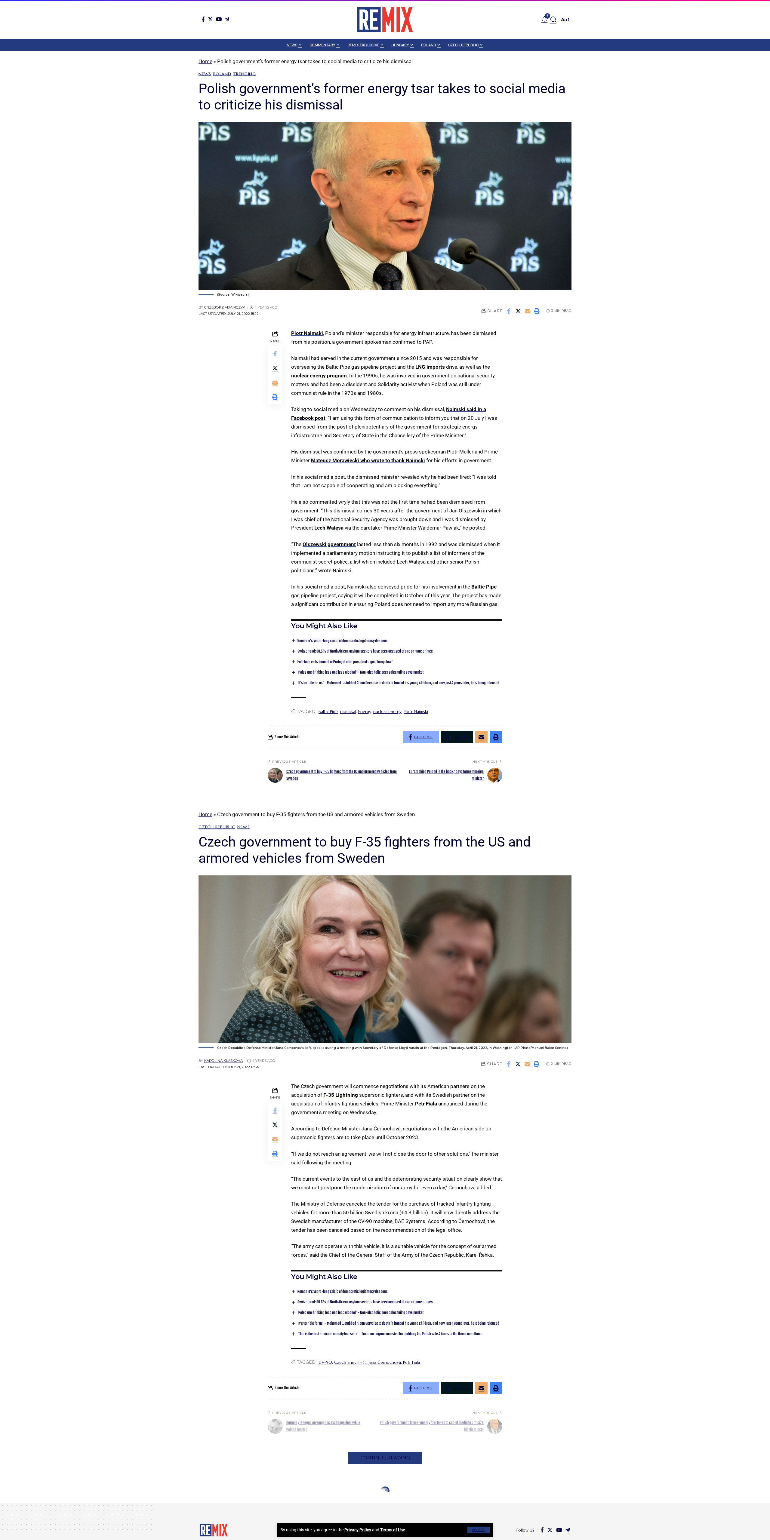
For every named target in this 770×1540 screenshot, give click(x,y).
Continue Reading (385, 1458)
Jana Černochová (385, 1362)
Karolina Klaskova (223, 1061)
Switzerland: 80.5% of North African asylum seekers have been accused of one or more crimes (365, 651)
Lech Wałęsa (328, 528)
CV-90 (325, 1362)
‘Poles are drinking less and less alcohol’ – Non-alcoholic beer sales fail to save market (360, 672)
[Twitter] (210, 19)
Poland (222, 74)
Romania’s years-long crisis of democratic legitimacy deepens (342, 641)
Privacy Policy (357, 1529)
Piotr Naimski (307, 333)
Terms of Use (392, 1529)
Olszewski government (329, 544)
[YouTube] (218, 19)
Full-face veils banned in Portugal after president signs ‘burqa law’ (345, 662)
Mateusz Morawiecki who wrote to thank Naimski (368, 460)
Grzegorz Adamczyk (224, 307)
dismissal (348, 711)
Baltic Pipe (484, 587)
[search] (553, 19)
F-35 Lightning (340, 1095)
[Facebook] (203, 19)
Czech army (345, 1362)
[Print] (537, 311)
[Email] (527, 311)
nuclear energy (387, 711)
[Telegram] (227, 19)
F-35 (363, 1362)
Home (205, 61)
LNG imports (430, 367)
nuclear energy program (319, 376)
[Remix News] (385, 20)
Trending (244, 74)
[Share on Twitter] (518, 311)
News (205, 74)
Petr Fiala (426, 1104)
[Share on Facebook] (509, 311)
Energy (364, 711)
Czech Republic (217, 827)
